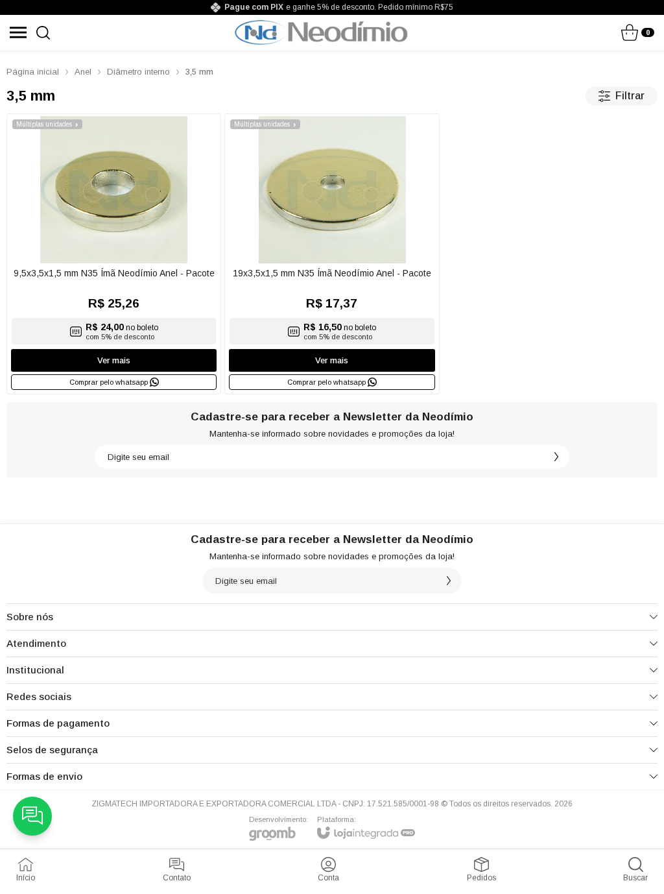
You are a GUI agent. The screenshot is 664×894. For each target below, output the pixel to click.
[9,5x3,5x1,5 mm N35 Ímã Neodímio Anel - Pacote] (113, 254)
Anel (83, 72)
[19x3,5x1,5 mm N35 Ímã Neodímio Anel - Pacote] (331, 254)
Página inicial (32, 72)
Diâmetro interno (138, 72)
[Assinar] (556, 456)
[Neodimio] (321, 32)
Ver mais (113, 360)
